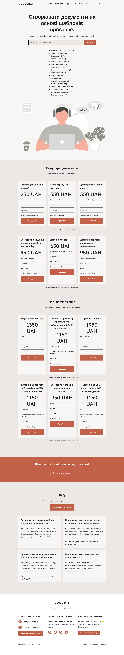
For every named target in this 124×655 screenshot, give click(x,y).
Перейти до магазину (62, 473)
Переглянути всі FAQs (62, 507)
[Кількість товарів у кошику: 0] (99, 4)
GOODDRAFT (26, 3)
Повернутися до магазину (30, 633)
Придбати (32, 221)
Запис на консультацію (89, 633)
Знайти (90, 42)
